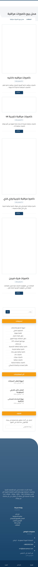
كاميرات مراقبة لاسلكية (18, 362)
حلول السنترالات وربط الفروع (18, 338)
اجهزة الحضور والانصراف (18, 328)
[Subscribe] (7, 427)
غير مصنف (18, 344)
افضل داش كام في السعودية (17, 391)
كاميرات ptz (18, 354)
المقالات (17, 525)
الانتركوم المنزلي (18, 330)
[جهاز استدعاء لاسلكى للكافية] (29, 401)
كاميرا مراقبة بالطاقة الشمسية (18, 346)
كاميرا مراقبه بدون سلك (18, 352)
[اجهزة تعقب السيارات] (29, 383)
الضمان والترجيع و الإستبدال (17, 518)
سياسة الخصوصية (17, 516)
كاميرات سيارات (18, 357)
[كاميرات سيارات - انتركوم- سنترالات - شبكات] (19, 3)
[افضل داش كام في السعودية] (29, 392)
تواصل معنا (17, 522)
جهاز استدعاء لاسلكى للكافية (16, 400)
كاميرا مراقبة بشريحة (18, 349)
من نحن (17, 514)
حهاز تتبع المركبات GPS (18, 341)
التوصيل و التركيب (17, 520)
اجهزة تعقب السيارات (16, 381)
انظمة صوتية (18, 333)
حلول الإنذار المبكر (18, 336)
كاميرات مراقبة (18, 360)
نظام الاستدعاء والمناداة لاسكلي (18, 365)
